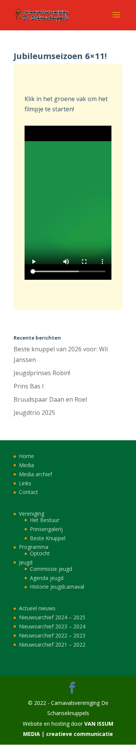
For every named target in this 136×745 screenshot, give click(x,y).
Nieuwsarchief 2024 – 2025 (52, 617)
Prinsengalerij (46, 529)
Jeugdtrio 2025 (34, 412)
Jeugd (25, 562)
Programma (33, 546)
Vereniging (31, 513)
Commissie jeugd (51, 568)
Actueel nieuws (37, 608)
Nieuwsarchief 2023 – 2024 (52, 626)
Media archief (35, 474)
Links (25, 483)
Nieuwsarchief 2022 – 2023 (52, 635)
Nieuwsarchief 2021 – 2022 (52, 644)
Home (26, 456)
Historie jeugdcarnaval (57, 586)
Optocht (40, 553)
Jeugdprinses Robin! (42, 373)
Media (26, 465)
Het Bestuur (44, 520)
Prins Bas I (29, 386)
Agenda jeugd (46, 577)
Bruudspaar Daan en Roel (50, 399)
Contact (28, 492)
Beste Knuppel (47, 538)
